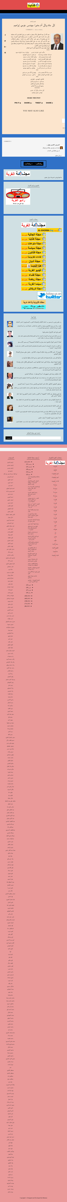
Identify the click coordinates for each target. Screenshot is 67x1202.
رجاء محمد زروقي (10, 665)
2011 (28, 603)
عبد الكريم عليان (10, 818)
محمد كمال (10, 1047)
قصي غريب (10, 931)
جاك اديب (10, 569)
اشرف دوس (10, 502)
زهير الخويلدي (10, 682)
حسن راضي (10, 612)
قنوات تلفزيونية (55, 555)
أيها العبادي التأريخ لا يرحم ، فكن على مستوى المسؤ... (34, 488)
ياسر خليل (10, 1171)
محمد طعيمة (10, 1038)
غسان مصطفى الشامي (10, 893)
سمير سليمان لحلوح (10, 737)
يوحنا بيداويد (10, 1180)
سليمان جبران (10, 725)
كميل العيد (10, 948)
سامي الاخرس (10, 699)
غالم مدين (10, 890)
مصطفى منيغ (10, 1079)
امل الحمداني (10, 523)
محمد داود (10, 1029)
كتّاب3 (55, 507)
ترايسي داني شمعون (10, 557)
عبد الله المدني (10, 824)
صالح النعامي (10, 763)
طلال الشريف (10, 789)
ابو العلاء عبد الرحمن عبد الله (10, 474)
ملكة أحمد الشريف (10, 1084)
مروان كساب (10, 1064)
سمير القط (10, 734)
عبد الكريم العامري (10, 815)
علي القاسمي (10, 867)
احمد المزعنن (10, 476)
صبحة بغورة (10, 772)
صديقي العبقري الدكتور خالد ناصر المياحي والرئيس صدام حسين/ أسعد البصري (39, 384)
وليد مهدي (10, 1168)
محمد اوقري (10, 1024)
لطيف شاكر (10, 963)
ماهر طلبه (10, 983)
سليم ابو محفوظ (10, 722)
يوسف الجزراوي (10, 1183)
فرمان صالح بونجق (10, 919)
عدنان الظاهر (10, 844)
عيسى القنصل (10, 885)
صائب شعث (10, 757)
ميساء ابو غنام (10, 1102)
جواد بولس (10, 584)
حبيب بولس (10, 607)
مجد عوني (10, 992)
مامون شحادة (10, 977)
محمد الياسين (10, 1021)
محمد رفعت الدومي (10, 1032)
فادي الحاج (10, 902)
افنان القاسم (10, 505)
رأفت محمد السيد (10, 659)
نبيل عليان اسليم (10, 1122)
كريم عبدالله (10, 937)
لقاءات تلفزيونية (55, 481)
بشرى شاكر (10, 552)
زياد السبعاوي (10, 688)
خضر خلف (10, 641)
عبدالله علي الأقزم (10, 835)
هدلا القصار (10, 1154)
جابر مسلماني (10, 566)
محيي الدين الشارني (10, 1058)
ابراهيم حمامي (10, 465)
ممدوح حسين (10, 1087)
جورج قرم (10, 589)
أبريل (29, 585)
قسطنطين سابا (10, 928)
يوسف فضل (10, 1191)
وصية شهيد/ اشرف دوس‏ (33, 523)
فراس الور (10, 914)
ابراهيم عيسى (10, 468)
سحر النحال (10, 702)
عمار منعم (10, 876)
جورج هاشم (10, 592)
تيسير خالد (10, 560)
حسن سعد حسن (10, 615)
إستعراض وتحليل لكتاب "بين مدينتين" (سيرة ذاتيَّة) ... (33, 543)
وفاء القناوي (10, 1163)
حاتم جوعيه (10, 601)
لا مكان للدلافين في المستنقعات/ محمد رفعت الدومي (32, 549)
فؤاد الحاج (10, 896)
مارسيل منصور (10, 974)
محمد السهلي (10, 1018)
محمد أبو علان (10, 1006)
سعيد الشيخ (10, 711)
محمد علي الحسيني (10, 1041)
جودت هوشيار (10, 586)
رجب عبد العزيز (10, 667)
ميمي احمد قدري (10, 1105)
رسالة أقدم (39, 164)
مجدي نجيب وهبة (10, 1000)
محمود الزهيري (10, 1050)
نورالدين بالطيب (10, 1151)
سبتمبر (30, 464)
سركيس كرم (10, 705)
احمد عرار (10, 485)
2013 (28, 598)
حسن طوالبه (10, 618)
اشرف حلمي (10, 500)
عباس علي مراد (10, 806)
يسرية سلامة (10, 1177)
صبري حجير (10, 778)
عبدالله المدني (10, 833)
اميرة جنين (10, 529)
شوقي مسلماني (10, 754)
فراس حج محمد (10, 916)
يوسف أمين (10, 1186)
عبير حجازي (10, 841)
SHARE (49, 103)
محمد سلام (10, 1035)
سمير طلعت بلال (10, 740)
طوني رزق (10, 795)
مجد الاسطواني (10, 989)
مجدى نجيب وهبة (10, 998)
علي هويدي (10, 873)
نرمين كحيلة (10, 1131)
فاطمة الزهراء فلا (10, 905)
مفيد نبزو (10, 1081)
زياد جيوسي (10, 691)
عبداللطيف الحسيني (10, 830)
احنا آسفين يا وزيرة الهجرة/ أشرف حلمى (49, 418)
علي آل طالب (10, 864)
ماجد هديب (10, 969)
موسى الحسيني (10, 1093)
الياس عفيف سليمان (10, 514)
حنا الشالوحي (10, 633)
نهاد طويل (10, 1145)
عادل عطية (10, 798)
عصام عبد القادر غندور (10, 850)
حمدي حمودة (10, 624)
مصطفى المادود (10, 1073)
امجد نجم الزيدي (10, 520)
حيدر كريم (10, 639)
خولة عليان (10, 647)
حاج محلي (10, 604)
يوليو (29, 469)
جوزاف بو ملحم (10, 595)
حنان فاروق (10, 636)
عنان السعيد (10, 879)
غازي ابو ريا (10, 888)
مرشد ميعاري (10, 1061)
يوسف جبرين (10, 1189)
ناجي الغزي (10, 1108)
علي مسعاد (10, 870)
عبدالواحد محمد (10, 838)
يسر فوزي (10, 1174)
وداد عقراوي (10, 1160)
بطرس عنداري (10, 555)
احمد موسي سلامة (10, 491)
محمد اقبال (10, 1012)
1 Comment (30, 29)
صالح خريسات (10, 769)
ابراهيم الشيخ (10, 462)
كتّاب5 (55, 514)
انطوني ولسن (10, 531)
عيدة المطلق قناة (10, 882)
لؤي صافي (10, 960)
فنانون (55, 536)
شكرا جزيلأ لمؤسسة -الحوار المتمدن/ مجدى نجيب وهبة (33, 515)
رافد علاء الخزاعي (10, 662)
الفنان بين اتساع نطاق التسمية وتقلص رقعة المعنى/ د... (33, 528)
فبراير (29, 590)
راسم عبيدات (10, 656)
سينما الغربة (55, 544)
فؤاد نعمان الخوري (10, 899)
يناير (29, 592)
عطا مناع (10, 856)
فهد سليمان (10, 925)
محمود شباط (10, 1053)
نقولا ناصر (10, 1142)
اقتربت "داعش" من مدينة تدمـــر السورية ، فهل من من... (34, 505)
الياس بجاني (10, 511)
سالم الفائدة (10, 694)
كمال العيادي (10, 945)
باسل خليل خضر (10, 549)
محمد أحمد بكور (10, 1009)
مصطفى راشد (10, 1076)
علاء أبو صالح (10, 859)
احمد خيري (10, 482)
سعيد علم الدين (10, 714)
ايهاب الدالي (10, 546)
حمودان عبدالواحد (10, 627)
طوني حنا (10, 792)
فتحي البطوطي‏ (10, 911)
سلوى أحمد (10, 720)
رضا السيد (10, 673)
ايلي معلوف (10, 537)
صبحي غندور (10, 775)
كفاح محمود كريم (10, 943)
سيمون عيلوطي (10, 746)
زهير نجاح (10, 685)
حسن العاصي (10, 610)
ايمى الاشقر (10, 543)
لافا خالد (10, 957)
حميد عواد (10, 630)
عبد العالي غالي (10, 809)
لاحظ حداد (10, 954)
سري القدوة (10, 708)
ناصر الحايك (10, 1113)
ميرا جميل (10, 1099)
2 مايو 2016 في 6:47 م (53, 151)
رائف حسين (10, 653)
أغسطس (30, 466)
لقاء (55, 533)
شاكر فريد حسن (10, 749)
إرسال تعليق (58, 155)
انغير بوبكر (10, 534)
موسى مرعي (10, 1096)
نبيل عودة (10, 1125)
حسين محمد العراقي (10, 621)
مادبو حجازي (10, 971)
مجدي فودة (10, 995)
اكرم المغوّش (10, 508)
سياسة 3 (55, 492)
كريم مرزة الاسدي (10, 940)
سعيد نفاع (10, 717)
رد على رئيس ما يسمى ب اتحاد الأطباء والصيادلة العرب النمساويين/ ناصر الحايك (38, 322)
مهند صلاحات (10, 1090)
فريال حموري (10, 922)
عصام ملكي (10, 853)
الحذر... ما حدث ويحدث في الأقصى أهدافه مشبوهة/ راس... (33, 499)
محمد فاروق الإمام (10, 1044)
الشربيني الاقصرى (55, 145)
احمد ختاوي (10, 479)
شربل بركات (10, 751)
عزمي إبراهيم (33, 21)
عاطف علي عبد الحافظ (10, 801)
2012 (28, 601)
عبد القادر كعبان (10, 812)
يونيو (29, 472)
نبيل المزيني (10, 1119)
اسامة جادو (10, 494)
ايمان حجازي (10, 540)
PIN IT (17, 103)
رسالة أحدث (28, 164)
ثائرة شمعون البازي (10, 563)
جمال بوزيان (10, 575)
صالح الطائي (10, 760)
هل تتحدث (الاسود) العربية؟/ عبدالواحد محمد (32, 555)
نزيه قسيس (10, 1134)
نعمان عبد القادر (10, 1139)
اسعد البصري (10, 497)
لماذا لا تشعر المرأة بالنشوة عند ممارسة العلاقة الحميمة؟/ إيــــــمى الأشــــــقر (39, 342)
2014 (28, 596)
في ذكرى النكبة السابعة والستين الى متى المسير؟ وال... (33, 537)
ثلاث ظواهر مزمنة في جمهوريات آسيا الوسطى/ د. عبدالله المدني (43, 374)
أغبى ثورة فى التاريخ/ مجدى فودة (51, 332)
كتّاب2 (55, 503)
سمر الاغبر (10, 731)
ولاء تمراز (10, 1165)
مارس (29, 587)
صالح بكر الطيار (10, 766)
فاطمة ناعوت (10, 908)
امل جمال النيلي (10, 526)
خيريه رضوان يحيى (10, 650)
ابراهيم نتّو (10, 471)
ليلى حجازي (10, 966)
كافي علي (10, 934)
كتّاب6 (55, 518)
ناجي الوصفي (10, 1110)
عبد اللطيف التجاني (10, 821)
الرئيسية (55, 466)
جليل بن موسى (10, 572)
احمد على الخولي (10, 488)
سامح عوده (10, 696)
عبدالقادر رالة (10, 827)
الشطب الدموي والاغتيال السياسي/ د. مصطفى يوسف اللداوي (33, 482)
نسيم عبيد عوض (10, 1136)
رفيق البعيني (10, 676)
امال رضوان (10, 517)
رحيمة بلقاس (10, 670)
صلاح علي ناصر (10, 786)
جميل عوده (10, 581)
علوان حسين (10, 861)
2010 (28, 606)
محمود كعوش (10, 1055)
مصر (10, 1067)
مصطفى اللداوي (10, 1070)
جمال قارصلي (10, 578)
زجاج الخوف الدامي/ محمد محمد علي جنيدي (32, 494)
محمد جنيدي (10, 1026)
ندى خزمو (10, 1128)
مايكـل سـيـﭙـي (10, 986)
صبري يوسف (10, 780)
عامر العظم (10, 804)
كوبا (10, 951)
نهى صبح (10, 1148)
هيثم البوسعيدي (10, 1157)
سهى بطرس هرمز (10, 743)
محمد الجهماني (10, 1015)
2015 (28, 462)
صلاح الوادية (10, 783)
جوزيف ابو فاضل (10, 598)
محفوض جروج (10, 1003)
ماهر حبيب (10, 980)
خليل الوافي (10, 644)
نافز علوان (10, 1116)
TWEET (38, 103)
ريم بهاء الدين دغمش (10, 679)
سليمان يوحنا (10, 728)
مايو (29, 474)
